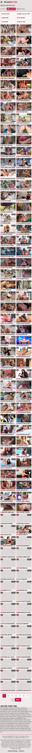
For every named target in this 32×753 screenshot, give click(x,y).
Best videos (12, 9)
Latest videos (21, 9)
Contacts (21, 751)
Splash (10, 2)
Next (17, 699)
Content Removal (13, 751)
